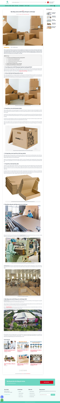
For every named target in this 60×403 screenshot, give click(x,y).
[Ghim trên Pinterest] (24, 370)
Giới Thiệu (9, 5)
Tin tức (26, 5)
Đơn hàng (20, 391)
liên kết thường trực (28, 373)
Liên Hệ (28, 5)
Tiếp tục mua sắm (21, 396)
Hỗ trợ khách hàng (32, 396)
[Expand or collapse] (40, 56)
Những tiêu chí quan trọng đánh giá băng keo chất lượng (22, 364)
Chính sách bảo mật (32, 393)
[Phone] (2, 400)
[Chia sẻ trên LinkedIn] (26, 370)
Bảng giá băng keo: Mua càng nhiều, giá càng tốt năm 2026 (36, 364)
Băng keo (13, 5)
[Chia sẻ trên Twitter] (21, 370)
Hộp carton (16, 5)
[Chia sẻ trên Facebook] (19, 370)
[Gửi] (45, 2)
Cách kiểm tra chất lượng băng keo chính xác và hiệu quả (9, 350)
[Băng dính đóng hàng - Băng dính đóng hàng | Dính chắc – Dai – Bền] (7, 2)
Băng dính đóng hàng (26, 14)
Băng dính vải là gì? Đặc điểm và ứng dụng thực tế (22, 350)
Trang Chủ (6, 5)
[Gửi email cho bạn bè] (23, 370)
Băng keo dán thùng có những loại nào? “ (9, 364)
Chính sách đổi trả (32, 391)
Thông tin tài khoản (21, 393)
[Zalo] (2, 397)
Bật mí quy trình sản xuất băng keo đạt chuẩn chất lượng (36, 350)
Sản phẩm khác (21, 5)
